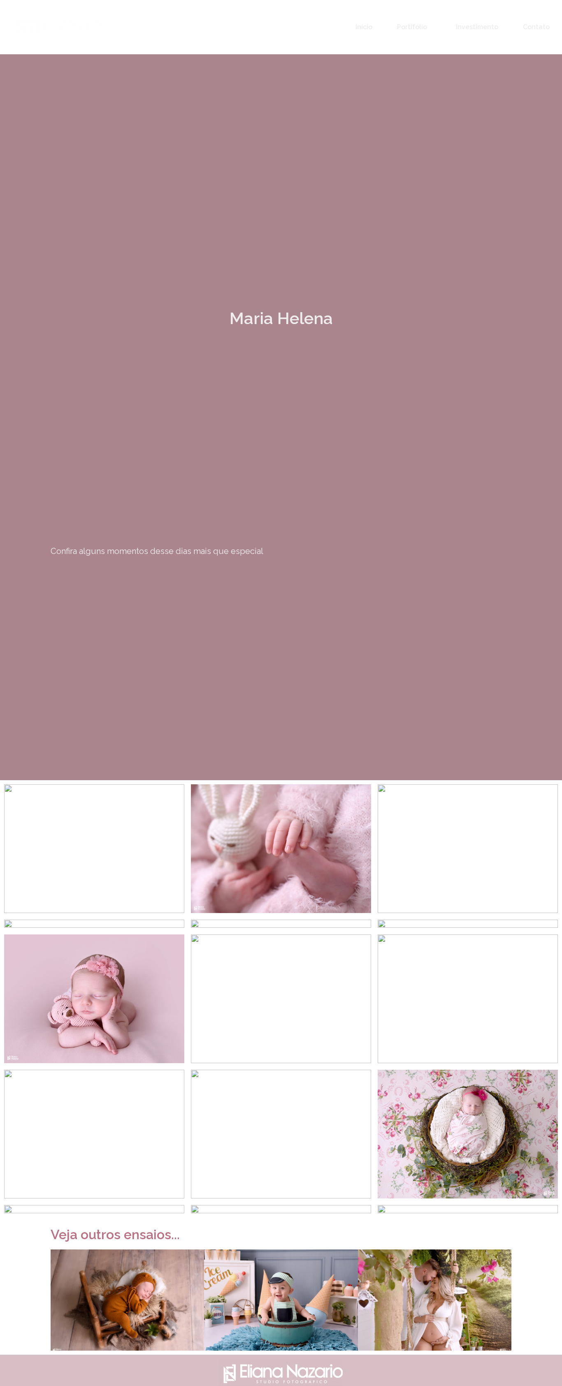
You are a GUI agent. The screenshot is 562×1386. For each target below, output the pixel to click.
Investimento (477, 27)
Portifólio (412, 27)
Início (363, 27)
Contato (536, 27)
